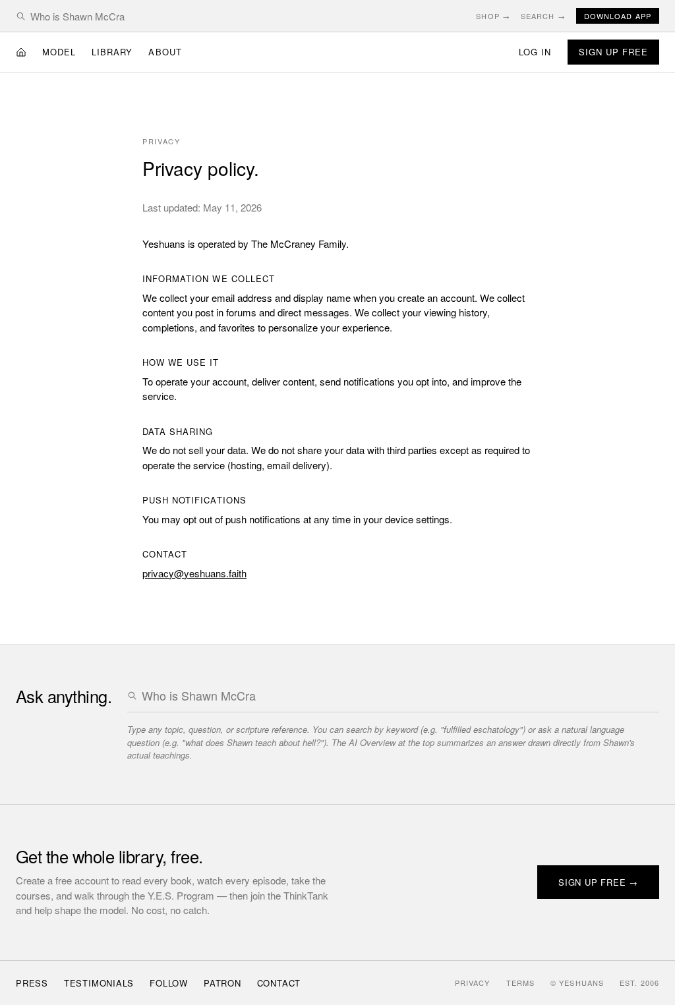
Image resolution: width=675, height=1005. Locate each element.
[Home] (21, 52)
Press (32, 983)
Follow (169, 983)
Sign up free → (598, 882)
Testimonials (99, 983)
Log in (535, 51)
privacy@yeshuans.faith (194, 573)
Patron (222, 983)
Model (59, 51)
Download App (617, 16)
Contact (279, 983)
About (164, 51)
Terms (520, 982)
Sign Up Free (613, 51)
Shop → (493, 16)
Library (112, 51)
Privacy (472, 982)
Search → (543, 16)
